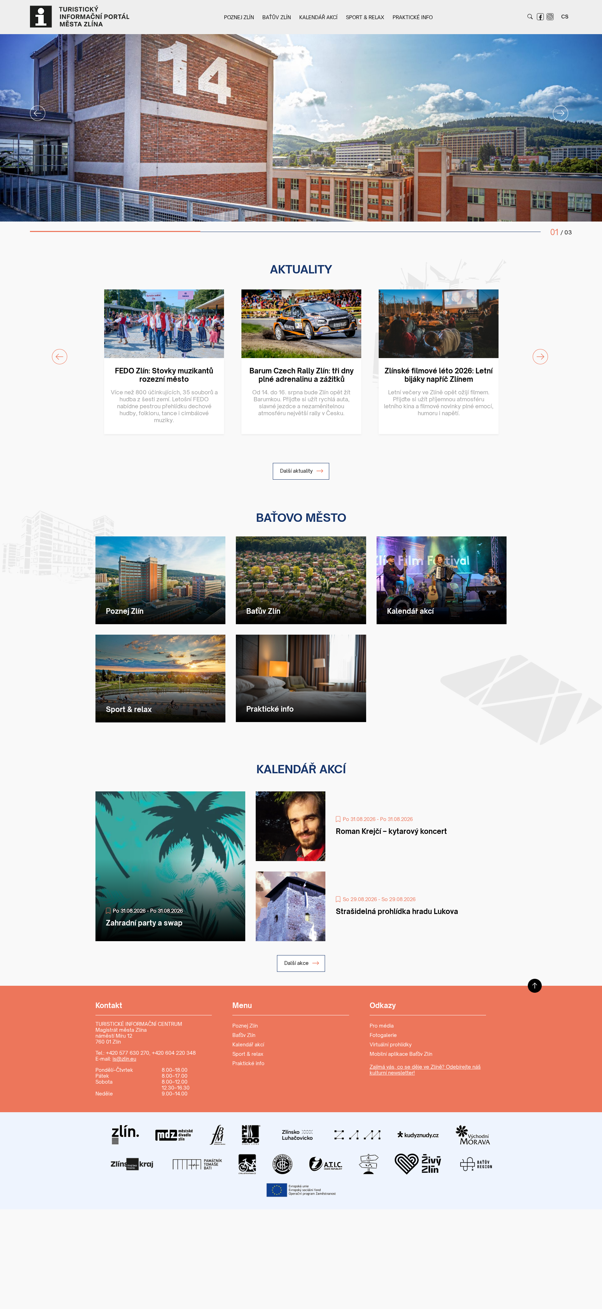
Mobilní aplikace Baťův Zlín (401, 1054)
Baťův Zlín (276, 17)
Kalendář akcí (318, 17)
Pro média (382, 1026)
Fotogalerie (383, 1035)
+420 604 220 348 (174, 1053)
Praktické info (413, 17)
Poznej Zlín (239, 17)
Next (556, 109)
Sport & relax (365, 17)
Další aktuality (297, 471)
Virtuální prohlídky (391, 1044)
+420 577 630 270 (127, 1053)
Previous (33, 109)
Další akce (297, 963)
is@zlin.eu (124, 1059)
